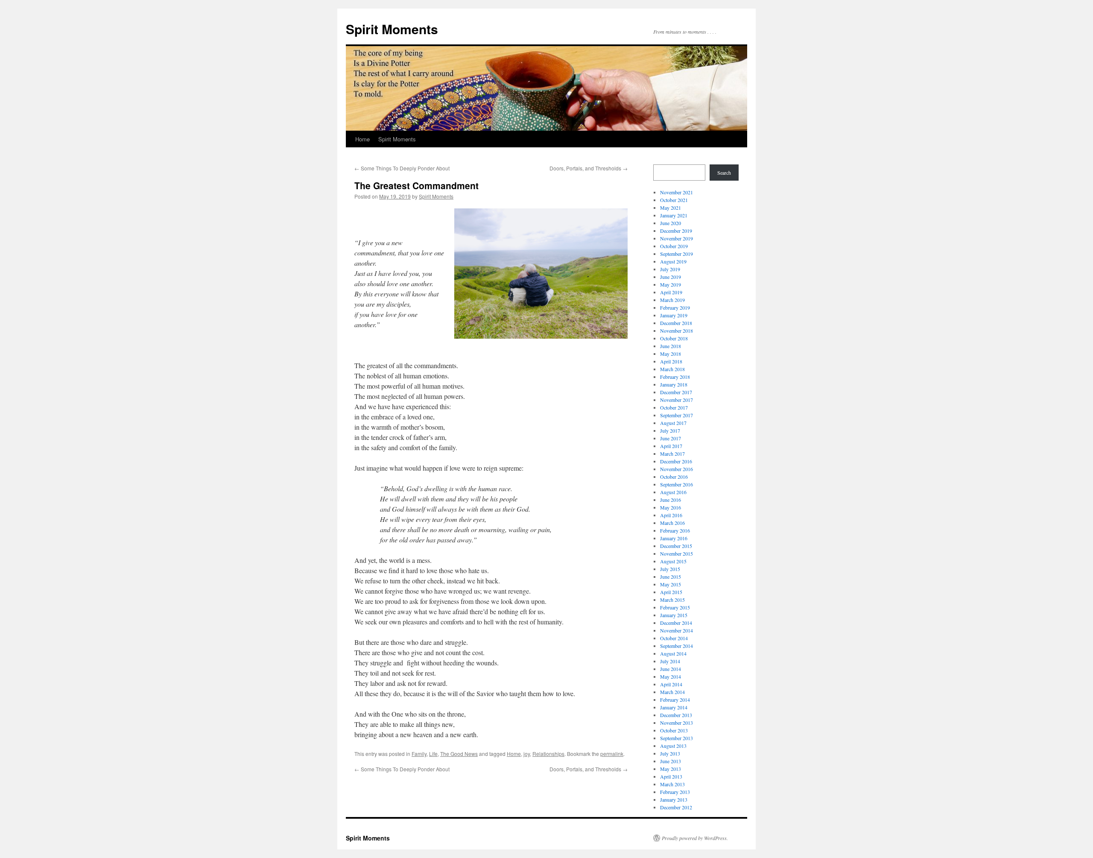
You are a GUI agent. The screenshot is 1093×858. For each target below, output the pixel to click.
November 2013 (676, 722)
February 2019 (675, 307)
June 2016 (670, 499)
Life (433, 753)
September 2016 (676, 484)
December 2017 (676, 392)
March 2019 (672, 299)
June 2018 (670, 346)
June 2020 (670, 223)
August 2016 (673, 492)
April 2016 (671, 515)
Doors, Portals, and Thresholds (588, 168)
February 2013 (675, 791)
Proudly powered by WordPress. (695, 838)
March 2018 (672, 369)
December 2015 (676, 545)
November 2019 (676, 238)
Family (419, 753)
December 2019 (676, 230)
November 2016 (676, 469)
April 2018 (671, 361)
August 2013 (673, 745)
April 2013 (671, 776)
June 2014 (670, 668)
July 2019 (670, 269)
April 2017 (671, 445)
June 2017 (670, 438)
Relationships (548, 753)
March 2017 (672, 453)
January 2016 (673, 538)
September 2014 (676, 645)
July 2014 (670, 661)
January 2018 (673, 384)
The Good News (459, 753)
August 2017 (673, 422)
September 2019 (676, 253)
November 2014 (676, 630)
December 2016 (676, 461)
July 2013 (670, 753)
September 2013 (676, 738)
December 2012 (676, 807)
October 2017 (674, 407)
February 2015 (675, 607)
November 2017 (676, 399)
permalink (611, 753)
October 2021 (674, 199)
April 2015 (671, 592)
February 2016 (675, 530)
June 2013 (670, 761)
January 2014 (673, 707)
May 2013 (670, 768)
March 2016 (672, 522)
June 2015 (670, 576)
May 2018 (670, 353)
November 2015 (676, 553)
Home (362, 139)
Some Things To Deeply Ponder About (402, 168)
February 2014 (675, 699)
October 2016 (674, 476)
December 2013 (676, 715)
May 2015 (670, 584)
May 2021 (670, 207)
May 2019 (670, 284)
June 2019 (670, 276)
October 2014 (674, 638)
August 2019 (673, 261)
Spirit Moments (392, 29)
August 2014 (673, 653)
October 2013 (674, 730)
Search (724, 172)
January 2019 (673, 315)
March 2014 (672, 691)
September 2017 (676, 415)
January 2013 (673, 799)
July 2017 (670, 430)
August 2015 (673, 561)
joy (526, 753)
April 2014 (671, 684)
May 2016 (670, 507)
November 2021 (676, 192)
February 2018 (675, 376)
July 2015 (670, 568)
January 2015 (673, 615)
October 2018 (674, 338)
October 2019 (674, 246)
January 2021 (673, 215)
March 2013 (672, 784)
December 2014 (676, 622)
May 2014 (670, 676)
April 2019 (671, 292)
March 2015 (672, 599)
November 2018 (676, 330)
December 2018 (676, 322)
